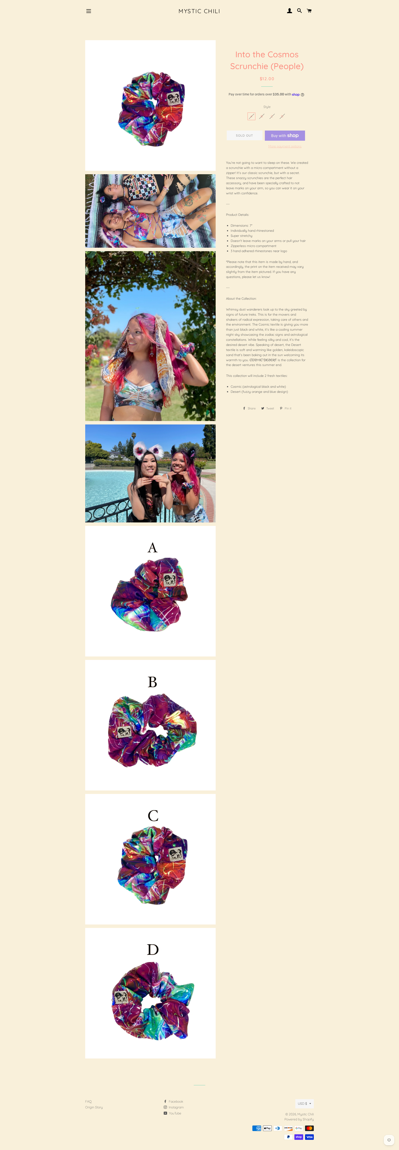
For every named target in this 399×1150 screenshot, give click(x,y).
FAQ (88, 1101)
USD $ (302, 1103)
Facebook (175, 1101)
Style (267, 107)
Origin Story (94, 1107)
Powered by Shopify (299, 1119)
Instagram (176, 1107)
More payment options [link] (285, 146)
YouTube (174, 1113)
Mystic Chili (199, 11)
